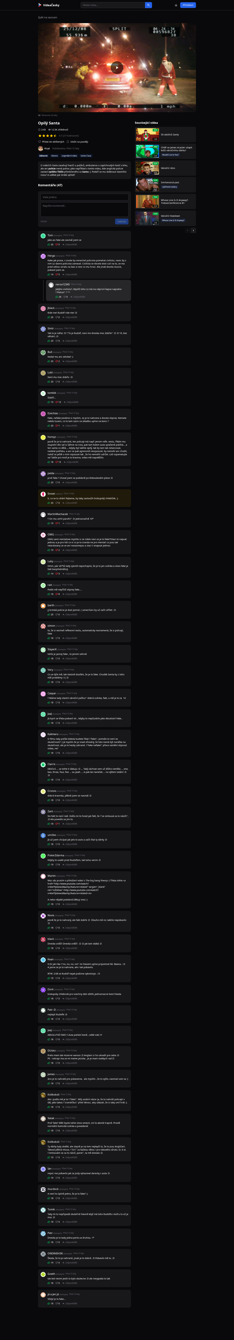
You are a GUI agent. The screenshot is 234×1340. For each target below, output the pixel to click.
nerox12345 (63, 284)
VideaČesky (51, 5)
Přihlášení (188, 5)
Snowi (51, 493)
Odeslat (122, 221)
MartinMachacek (58, 514)
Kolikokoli (53, 1094)
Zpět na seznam (47, 17)
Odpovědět (71, 244)
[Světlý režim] (176, 5)
